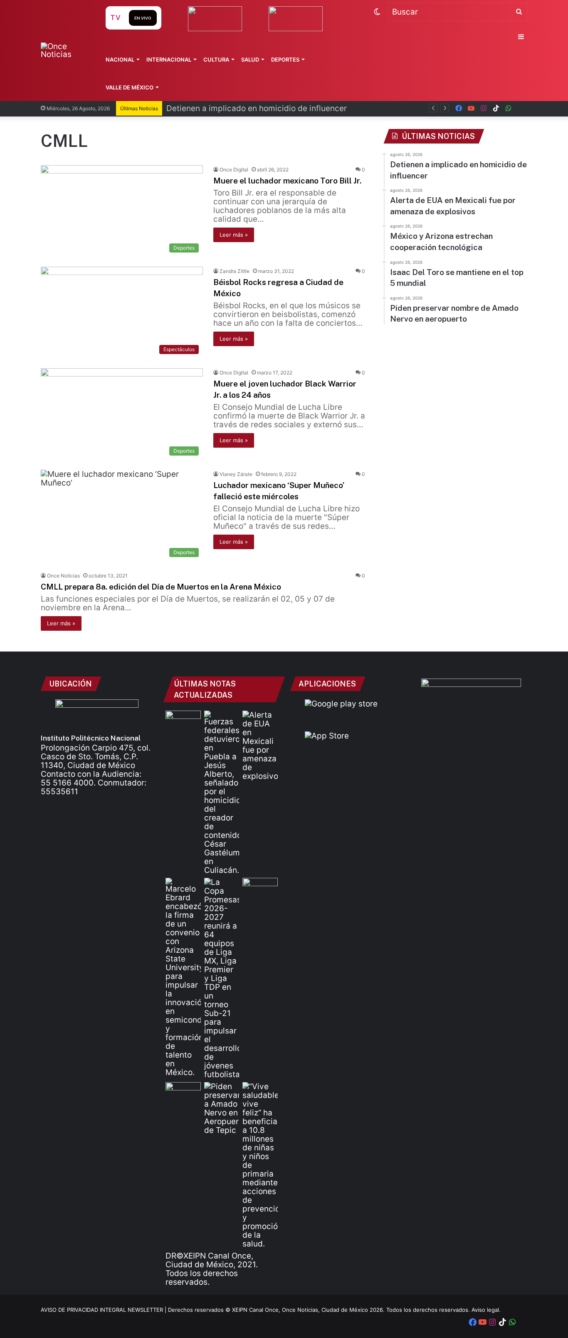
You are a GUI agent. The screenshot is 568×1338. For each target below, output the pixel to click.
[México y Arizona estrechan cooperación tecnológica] (183, 977)
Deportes (285, 59)
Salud (250, 59)
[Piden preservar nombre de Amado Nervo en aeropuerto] (222, 1108)
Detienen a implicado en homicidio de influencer (256, 108)
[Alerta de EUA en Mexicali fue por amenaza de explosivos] (260, 745)
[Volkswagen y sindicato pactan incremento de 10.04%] (183, 721)
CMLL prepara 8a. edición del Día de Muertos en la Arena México (161, 586)
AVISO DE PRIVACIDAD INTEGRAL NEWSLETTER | (104, 1309)
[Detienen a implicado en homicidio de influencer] (222, 793)
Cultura (216, 59)
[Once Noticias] (65, 50)
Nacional (120, 59)
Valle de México (129, 87)
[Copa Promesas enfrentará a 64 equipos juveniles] (222, 978)
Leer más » (234, 234)
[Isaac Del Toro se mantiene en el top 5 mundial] (183, 1092)
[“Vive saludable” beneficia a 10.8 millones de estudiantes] (260, 1165)
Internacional (168, 59)
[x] (521, 108)
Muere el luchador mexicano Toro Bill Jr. (287, 180)
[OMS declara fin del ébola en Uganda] (260, 888)
